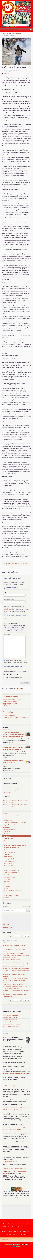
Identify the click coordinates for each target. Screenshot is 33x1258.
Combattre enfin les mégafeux (11, 1022)
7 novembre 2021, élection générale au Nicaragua (14, 946)
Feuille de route (7, 927)
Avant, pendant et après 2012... (12, 815)
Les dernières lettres (10, 696)
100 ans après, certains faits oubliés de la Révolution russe (14, 995)
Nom (5, 592)
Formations (7, 886)
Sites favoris (6, 921)
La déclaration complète (9, 1086)
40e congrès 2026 (9, 868)
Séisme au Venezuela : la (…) (11, 1019)
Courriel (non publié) (9, 599)
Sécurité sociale (8, 831)
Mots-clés (5, 917)
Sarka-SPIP (11, 1226)
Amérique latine (8, 838)
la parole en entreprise (10, 829)
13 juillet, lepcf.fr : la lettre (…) (11, 701)
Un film (5, 1044)
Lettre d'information (23, 1223)
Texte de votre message (11, 623)
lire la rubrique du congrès (10, 1161)
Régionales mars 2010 (10, 825)
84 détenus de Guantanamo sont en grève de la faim (16, 991)
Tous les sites (6, 780)
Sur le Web (6, 924)
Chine (5, 840)
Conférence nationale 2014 (11, 870)
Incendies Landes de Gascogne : (12, 1024)
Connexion (5, 1239)
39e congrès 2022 (9, 865)
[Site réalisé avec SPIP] (16, 1246)
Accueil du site (7, 33)
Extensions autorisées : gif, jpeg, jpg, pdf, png (16, 671)
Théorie (6, 893)
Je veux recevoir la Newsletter (14, 677)
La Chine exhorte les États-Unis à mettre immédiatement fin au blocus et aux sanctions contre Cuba (14, 747)
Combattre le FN (8, 820)
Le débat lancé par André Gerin (13, 818)
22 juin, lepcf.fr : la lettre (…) (10, 705)
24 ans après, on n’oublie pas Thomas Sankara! (14, 975)
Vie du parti (7, 879)
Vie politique (6, 813)
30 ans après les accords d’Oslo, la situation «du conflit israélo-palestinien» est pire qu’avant (15, 980)
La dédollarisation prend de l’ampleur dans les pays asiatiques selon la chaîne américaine (13, 734)
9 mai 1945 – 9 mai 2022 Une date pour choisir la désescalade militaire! (16, 956)
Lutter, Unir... (6, 827)
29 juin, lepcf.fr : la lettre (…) (10, 703)
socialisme (21, 1202)
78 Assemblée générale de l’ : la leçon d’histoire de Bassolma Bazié (15, 987)
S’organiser (6, 854)
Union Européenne (9, 852)
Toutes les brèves (7, 729)
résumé (19, 1129)
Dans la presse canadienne (19, 563)
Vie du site (6, 897)
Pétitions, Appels (9, 712)
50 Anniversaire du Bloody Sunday (13, 984)
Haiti (5, 843)
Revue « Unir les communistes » (13, 890)
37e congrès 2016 (9, 861)
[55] (25, 936)
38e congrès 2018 (9, 863)
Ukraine (6, 850)
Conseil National (8, 874)
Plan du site (6, 1223)
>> (27, 25)
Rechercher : (7, 22)
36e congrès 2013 (9, 859)
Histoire (6, 888)
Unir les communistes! (9, 715)
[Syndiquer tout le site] (16, 1244)
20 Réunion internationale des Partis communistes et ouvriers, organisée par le (16, 962)
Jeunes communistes (9, 877)
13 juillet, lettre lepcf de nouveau (12, 699)
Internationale (17, 33)
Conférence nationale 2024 (11, 872)
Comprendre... (7, 881)
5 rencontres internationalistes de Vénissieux (16, 943)
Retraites (6, 834)
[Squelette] (24, 1244)
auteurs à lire (23, 70)
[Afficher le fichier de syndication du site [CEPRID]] (9, 796)
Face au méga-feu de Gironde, (11, 1026)
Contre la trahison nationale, (10, 1015)
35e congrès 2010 (9, 856)
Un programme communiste (11, 895)
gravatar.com (7, 609)
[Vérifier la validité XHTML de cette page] (8, 1244)
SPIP (4, 1226)
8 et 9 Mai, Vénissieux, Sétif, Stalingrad (14, 953)
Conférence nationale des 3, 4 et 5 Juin (15, 822)
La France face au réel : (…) (10, 1017)
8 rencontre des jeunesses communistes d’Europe (14, 950)
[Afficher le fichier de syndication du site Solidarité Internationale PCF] (21, 783)
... (3, 720)
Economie (6, 884)
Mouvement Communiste (11, 847)
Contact (14, 1223)
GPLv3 (18, 1226)
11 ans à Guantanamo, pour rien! (12, 959)
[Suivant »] (28, 936)
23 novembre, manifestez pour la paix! (14, 966)
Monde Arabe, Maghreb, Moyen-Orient (15, 845)
